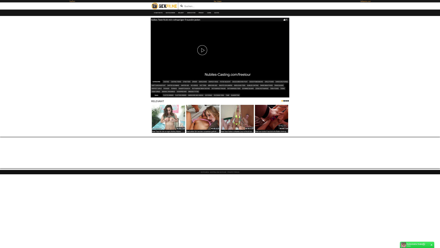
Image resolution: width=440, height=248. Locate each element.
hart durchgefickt (158, 85)
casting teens (176, 82)
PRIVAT (201, 12)
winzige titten (193, 91)
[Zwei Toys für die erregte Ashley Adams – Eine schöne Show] (168, 117)
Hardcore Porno (282, 82)
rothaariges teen (233, 88)
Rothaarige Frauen (219, 88)
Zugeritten (235, 95)
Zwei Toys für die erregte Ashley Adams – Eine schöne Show (173, 131)
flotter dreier (180, 95)
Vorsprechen (181, 91)
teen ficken (274, 88)
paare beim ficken (266, 85)
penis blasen (279, 85)
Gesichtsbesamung (256, 82)
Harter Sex (185, 85)
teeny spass (156, 91)
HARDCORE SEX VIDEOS (195, 95)
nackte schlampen (225, 85)
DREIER (194, 82)
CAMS (209, 12)
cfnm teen (186, 82)
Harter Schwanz (173, 85)
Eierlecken (203, 82)
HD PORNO (208, 95)
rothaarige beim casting (201, 88)
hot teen (203, 85)
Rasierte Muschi (184, 88)
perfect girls (157, 88)
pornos (174, 88)
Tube (227, 95)
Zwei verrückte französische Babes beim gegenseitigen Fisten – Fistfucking (282, 131)
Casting (166, 82)
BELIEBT (181, 12)
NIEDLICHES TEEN (239, 85)
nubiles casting (252, 85)
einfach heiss (213, 82)
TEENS (282, 88)
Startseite (158, 12)
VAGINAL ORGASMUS (168, 91)
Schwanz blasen (248, 88)
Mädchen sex (212, 85)
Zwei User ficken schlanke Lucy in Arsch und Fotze (239, 131)
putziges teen (219, 95)
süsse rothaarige (262, 88)
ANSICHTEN (191, 12)
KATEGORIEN (170, 12)
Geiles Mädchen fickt (240, 82)
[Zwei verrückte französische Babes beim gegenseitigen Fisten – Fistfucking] (271, 117)
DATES (216, 12)
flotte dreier (168, 95)
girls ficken (269, 82)
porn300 (166, 88)
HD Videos (194, 85)
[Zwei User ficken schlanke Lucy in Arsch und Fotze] (237, 117)
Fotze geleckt (225, 82)
